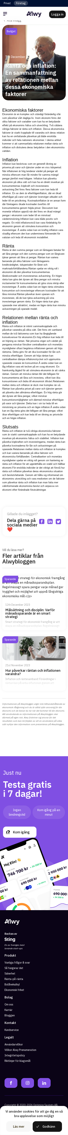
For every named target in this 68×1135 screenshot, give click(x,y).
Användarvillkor (14, 1044)
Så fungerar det (14, 968)
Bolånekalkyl (12, 984)
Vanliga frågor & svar (17, 962)
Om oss (9, 1004)
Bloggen (10, 1015)
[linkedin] (51, 31)
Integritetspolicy (15, 1055)
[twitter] (60, 31)
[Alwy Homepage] (34, 14)
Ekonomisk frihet (14, 990)
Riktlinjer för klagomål (18, 1061)
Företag (21, 3)
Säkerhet (10, 973)
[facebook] (43, 31)
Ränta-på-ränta (14, 979)
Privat (7, 3)
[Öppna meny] (5, 14)
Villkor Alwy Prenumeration (20, 1050)
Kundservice (12, 1030)
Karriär (8, 1010)
